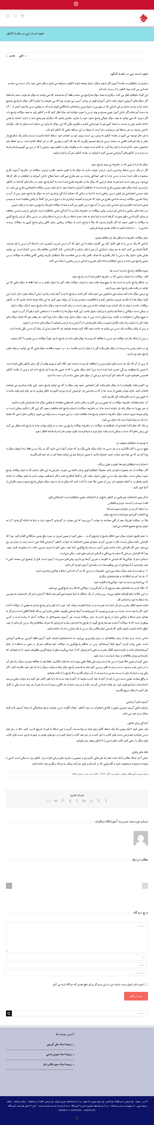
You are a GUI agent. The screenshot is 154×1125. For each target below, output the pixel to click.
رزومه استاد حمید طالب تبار (57, 1064)
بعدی (12, 56)
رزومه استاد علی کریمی (59, 1044)
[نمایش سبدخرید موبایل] (22, 16)
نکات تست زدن (91, 774)
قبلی (21, 56)
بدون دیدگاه (77, 774)
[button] (145, 886)
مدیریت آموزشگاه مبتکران (132, 774)
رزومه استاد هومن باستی (59, 1054)
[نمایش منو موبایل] (8, 16)
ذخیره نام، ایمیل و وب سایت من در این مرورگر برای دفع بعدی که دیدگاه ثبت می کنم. (98, 984)
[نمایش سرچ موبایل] (15, 16)
